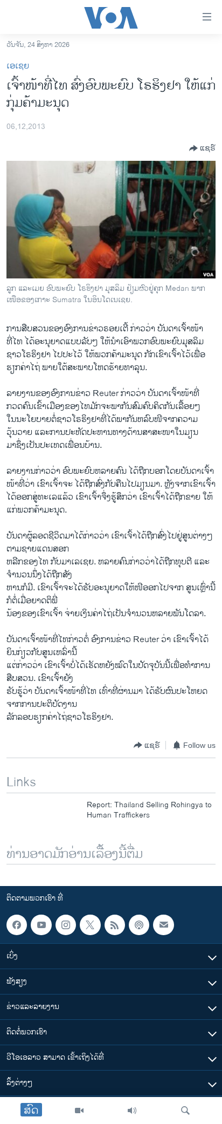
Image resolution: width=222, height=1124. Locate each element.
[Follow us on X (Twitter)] (90, 925)
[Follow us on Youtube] (41, 925)
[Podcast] (139, 925)
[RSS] (115, 925)
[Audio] (132, 1110)
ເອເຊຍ (17, 66)
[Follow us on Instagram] (66, 925)
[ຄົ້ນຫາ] (185, 1110)
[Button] (202, 148)
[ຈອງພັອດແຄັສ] (163, 925)
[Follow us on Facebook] (16, 925)
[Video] (79, 1110)
